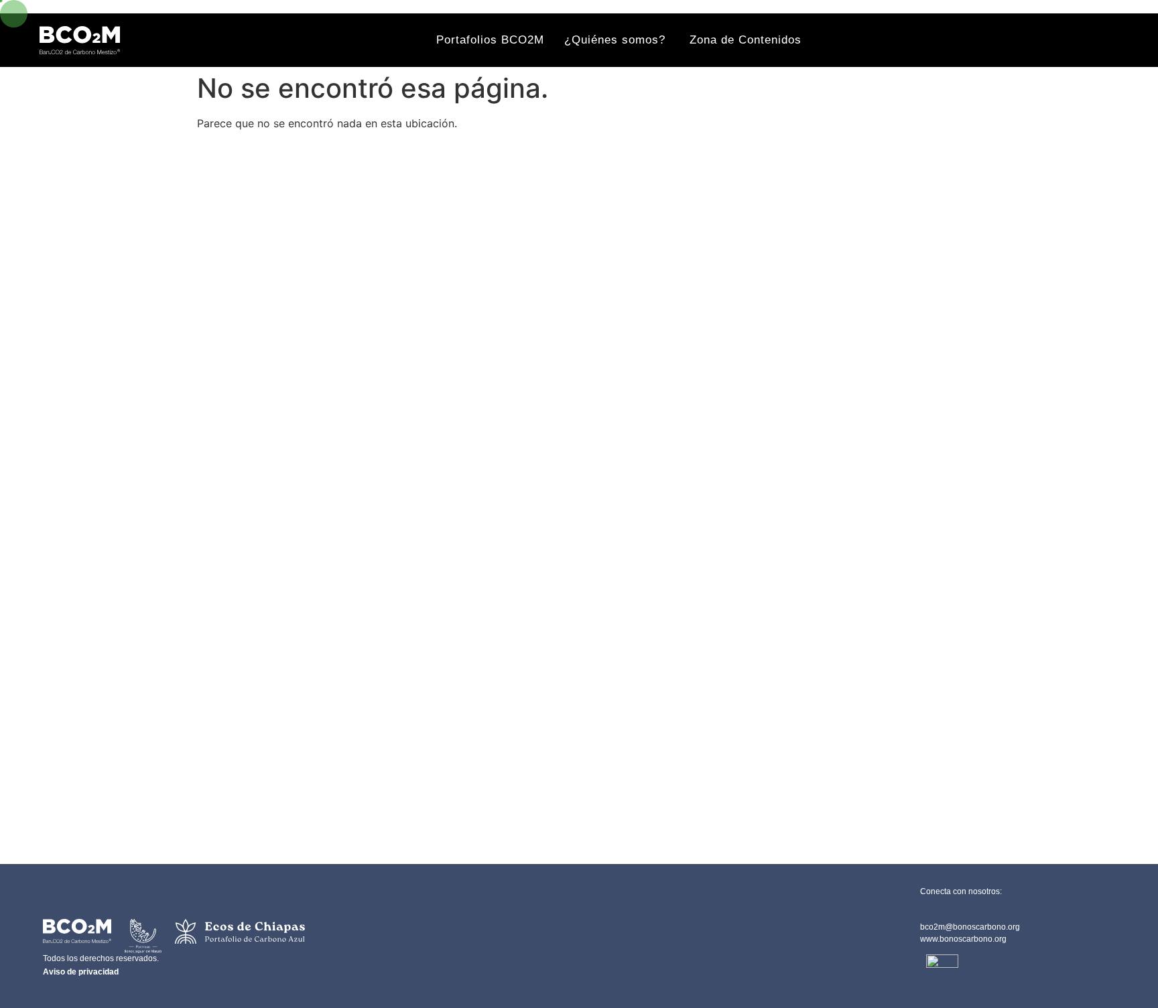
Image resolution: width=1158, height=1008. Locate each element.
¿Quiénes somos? (616, 39)
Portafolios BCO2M (490, 39)
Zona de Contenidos (745, 39)
